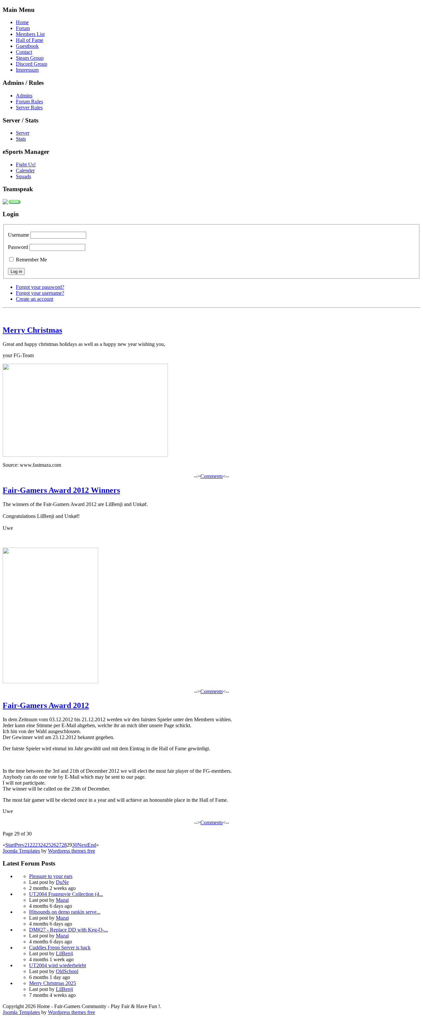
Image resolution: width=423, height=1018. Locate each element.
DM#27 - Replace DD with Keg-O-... (68, 930)
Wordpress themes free (71, 851)
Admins (24, 95)
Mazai (62, 900)
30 (74, 845)
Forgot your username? (40, 293)
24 (43, 845)
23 (37, 845)
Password (18, 247)
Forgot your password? (40, 287)
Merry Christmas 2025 (52, 983)
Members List (30, 34)
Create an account (34, 299)
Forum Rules (29, 101)
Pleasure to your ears (50, 876)
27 (58, 845)
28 (64, 845)
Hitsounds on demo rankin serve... (64, 912)
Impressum (27, 70)
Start (10, 845)
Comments (211, 476)
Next (82, 845)
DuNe (62, 882)
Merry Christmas (32, 330)
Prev (19, 845)
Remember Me (31, 259)
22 (32, 845)
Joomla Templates (21, 851)
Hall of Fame (29, 40)
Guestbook (27, 46)
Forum (23, 28)
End (92, 845)
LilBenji (64, 953)
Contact (24, 52)
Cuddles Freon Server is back (60, 947)
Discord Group (31, 64)
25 (48, 845)
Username (18, 235)
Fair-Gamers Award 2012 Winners (61, 490)
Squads (23, 176)
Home (22, 22)
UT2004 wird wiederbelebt (57, 965)
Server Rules (29, 107)
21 (27, 845)
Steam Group (30, 58)
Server (22, 133)
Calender (25, 170)
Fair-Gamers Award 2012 (46, 705)
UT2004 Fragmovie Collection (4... (66, 894)
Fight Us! (26, 164)
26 (53, 845)
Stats (21, 139)
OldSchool (67, 971)
